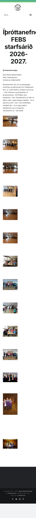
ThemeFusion (12, 493)
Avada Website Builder (25, 491)
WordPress (22, 495)
